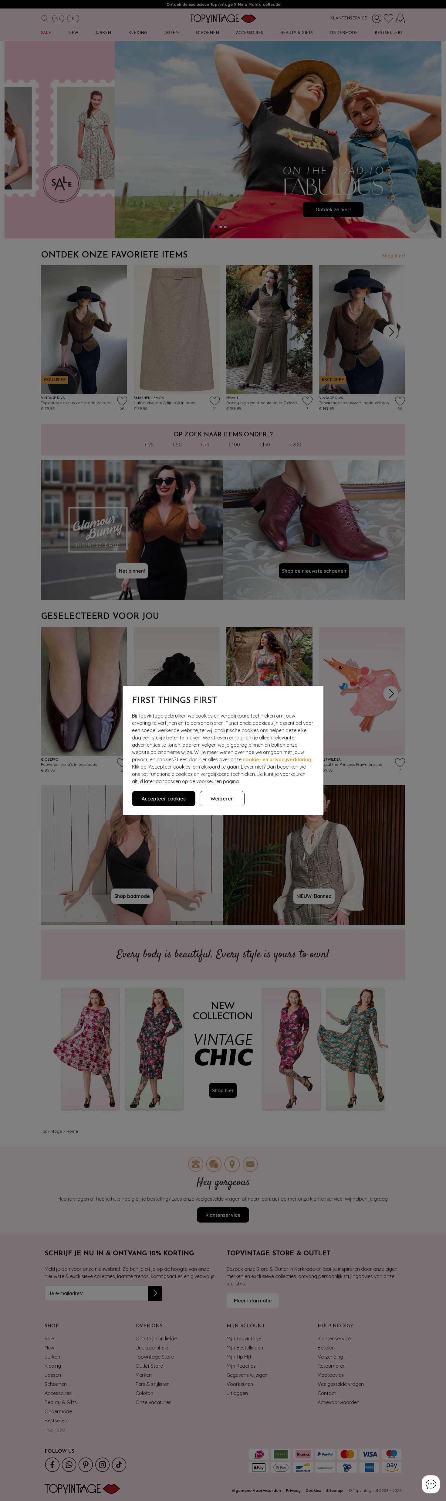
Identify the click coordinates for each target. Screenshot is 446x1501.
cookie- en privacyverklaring (277, 759)
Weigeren (222, 799)
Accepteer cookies (164, 799)
